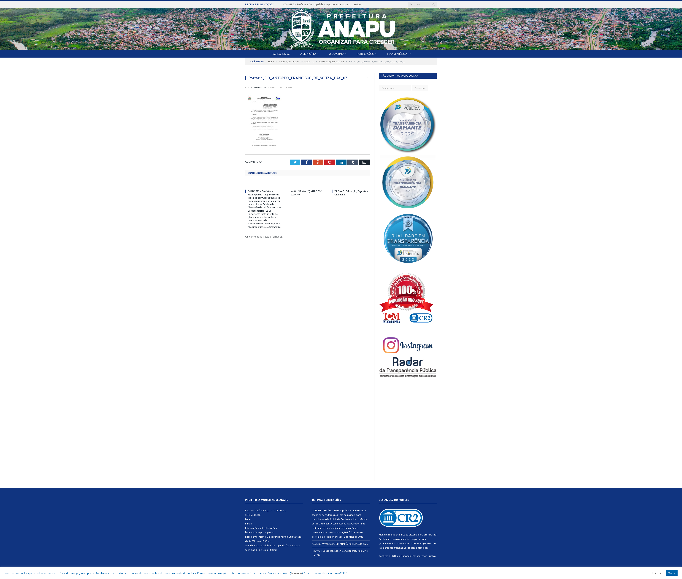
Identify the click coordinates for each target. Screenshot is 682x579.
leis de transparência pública (394, 547)
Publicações (365, 53)
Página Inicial (281, 53)
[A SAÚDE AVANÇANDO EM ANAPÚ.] (308, 184)
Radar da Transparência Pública (418, 556)
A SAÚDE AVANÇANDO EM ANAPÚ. (303, 4)
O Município (308, 53)
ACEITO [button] (671, 572)
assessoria (403, 539)
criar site (400, 534)
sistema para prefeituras (422, 534)
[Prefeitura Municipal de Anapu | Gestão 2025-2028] (341, 28)
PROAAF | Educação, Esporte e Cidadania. (334, 550)
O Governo (336, 53)
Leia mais (296, 573)
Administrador (258, 87)
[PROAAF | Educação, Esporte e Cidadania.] (351, 184)
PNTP (394, 556)
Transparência (397, 53)
